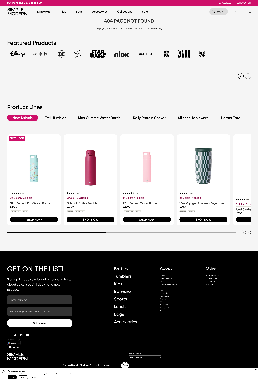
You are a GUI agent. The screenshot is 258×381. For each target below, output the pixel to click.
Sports (120, 299)
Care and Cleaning (166, 278)
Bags (79, 11)
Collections (124, 11)
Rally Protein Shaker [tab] (149, 118)
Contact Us (163, 281)
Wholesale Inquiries (212, 278)
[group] (34, 179)
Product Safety (164, 296)
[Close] (256, 370)
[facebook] (9, 335)
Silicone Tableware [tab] (193, 118)
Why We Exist (164, 275)
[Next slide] (248, 76)
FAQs (161, 287)
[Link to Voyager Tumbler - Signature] (203, 161)
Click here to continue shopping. (148, 28)
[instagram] (21, 335)
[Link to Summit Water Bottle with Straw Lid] (147, 161)
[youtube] (27, 335)
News (161, 290)
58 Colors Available (21, 197)
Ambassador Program (213, 275)
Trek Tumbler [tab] (55, 118)
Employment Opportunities (168, 284)
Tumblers (123, 276)
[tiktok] (15, 335)
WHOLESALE (225, 3)
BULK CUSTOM (244, 3)
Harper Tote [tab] (230, 118)
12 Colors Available (77, 197)
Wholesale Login (211, 281)
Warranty (163, 311)
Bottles (121, 268)
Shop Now (34, 219)
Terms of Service (165, 308)
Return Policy (164, 299)
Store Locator (210, 284)
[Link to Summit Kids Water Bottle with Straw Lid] (34, 161)
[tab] (16, 55)
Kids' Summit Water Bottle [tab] (99, 118)
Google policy (68, 374)
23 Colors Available (190, 197)
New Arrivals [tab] (22, 118)
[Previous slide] (241, 76)
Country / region (135, 354)
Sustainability (164, 305)
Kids (63, 11)
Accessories (100, 11)
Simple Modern (80, 365)
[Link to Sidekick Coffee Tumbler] (90, 161)
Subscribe (40, 323)
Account (238, 11)
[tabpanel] (129, 72)
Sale (145, 11)
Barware (122, 291)
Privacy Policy (164, 293)
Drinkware (44, 11)
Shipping (163, 302)
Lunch (120, 306)
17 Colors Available (133, 197)
